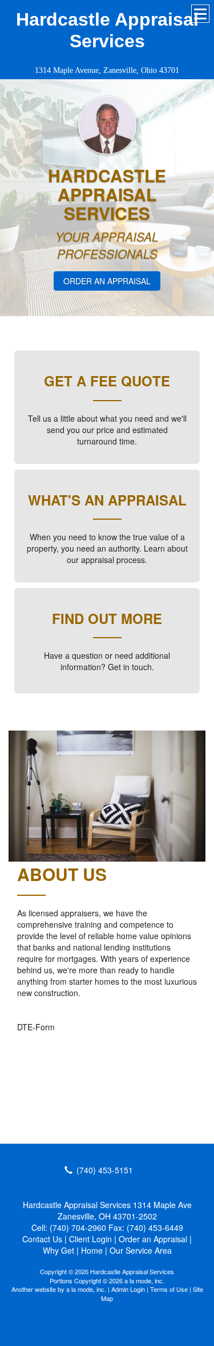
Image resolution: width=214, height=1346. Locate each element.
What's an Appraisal (107, 499)
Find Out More (107, 618)
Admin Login (128, 1289)
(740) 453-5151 (104, 1170)
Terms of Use (169, 1289)
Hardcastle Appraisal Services (107, 30)
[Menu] (200, 14)
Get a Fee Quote (107, 380)
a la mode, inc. (86, 1289)
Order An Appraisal (107, 281)
